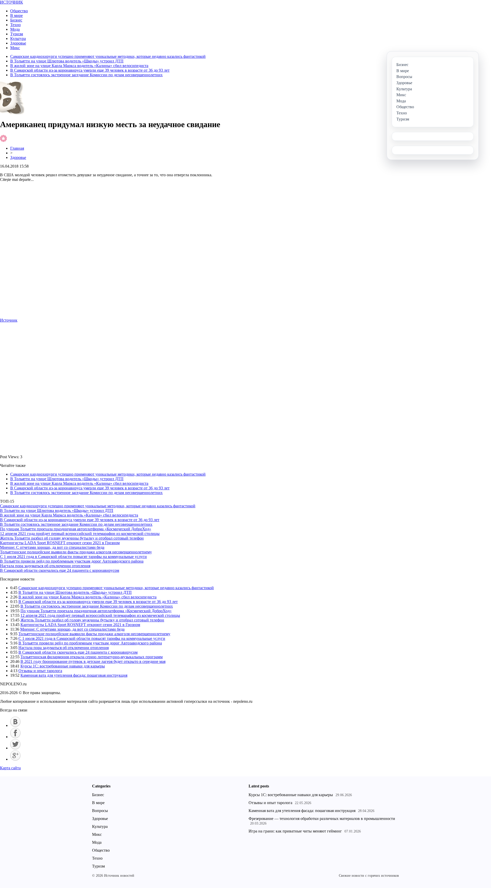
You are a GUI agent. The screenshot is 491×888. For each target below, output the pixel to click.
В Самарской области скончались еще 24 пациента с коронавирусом (59, 570)
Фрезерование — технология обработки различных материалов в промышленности (322, 818)
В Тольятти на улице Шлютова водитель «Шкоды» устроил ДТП (67, 61)
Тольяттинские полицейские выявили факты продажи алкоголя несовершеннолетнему (76, 552)
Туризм (16, 34)
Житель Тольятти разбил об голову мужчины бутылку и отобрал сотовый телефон (72, 538)
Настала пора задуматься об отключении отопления (45, 566)
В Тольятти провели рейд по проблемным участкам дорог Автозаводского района (71, 561)
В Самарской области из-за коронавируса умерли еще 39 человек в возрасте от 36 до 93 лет (90, 70)
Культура (18, 38)
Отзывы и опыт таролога (40, 670)
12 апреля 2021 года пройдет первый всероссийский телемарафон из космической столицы (80, 533)
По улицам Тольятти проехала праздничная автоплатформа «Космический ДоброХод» (75, 529)
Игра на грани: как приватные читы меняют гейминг (295, 831)
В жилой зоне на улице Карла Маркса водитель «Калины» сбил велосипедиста (79, 65)
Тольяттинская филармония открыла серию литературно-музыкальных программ (91, 657)
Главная (17, 148)
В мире (16, 15)
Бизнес (16, 20)
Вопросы (100, 810)
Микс (15, 48)
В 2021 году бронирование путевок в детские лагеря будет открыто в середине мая (92, 661)
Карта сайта (10, 768)
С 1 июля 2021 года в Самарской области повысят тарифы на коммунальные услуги (73, 556)
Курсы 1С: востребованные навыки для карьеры (62, 666)
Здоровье (18, 43)
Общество (19, 11)
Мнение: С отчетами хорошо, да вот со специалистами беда (52, 547)
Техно (15, 25)
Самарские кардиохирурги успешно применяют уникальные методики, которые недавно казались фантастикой (108, 56)
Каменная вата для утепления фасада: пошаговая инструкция (73, 675)
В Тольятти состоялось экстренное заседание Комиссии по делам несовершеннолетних (86, 75)
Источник (8, 320)
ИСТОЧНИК (11, 2)
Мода (15, 29)
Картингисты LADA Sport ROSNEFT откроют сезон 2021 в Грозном (60, 543)
